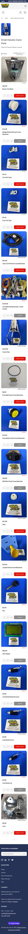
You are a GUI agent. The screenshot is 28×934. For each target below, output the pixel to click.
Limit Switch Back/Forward (10, 697)
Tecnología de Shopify (14, 930)
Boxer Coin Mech (7, 89)
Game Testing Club (6, 876)
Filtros (5, 54)
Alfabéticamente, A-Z (19, 53)
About (3, 869)
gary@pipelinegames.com (8, 913)
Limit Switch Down (8, 740)
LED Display (6, 654)
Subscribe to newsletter (9, 848)
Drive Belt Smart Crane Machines (12, 395)
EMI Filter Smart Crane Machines (12, 481)
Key (3, 610)
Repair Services (5, 879)
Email (9, 902)
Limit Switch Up (7, 783)
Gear (4, 524)
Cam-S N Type (7, 220)
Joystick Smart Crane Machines (12, 567)
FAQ (2, 882)
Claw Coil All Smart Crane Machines (13, 263)
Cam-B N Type (7, 177)
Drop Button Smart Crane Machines (13, 438)
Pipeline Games (21, 927)
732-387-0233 (5, 916)
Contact (3, 873)
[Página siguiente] (17, 839)
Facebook (15, 902)
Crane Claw (6, 352)
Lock (4, 826)
